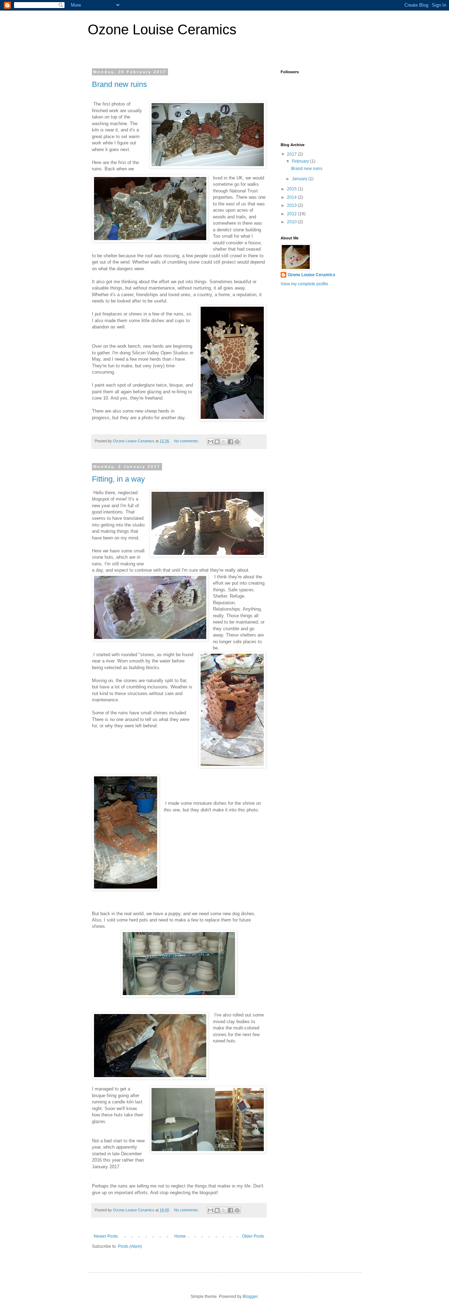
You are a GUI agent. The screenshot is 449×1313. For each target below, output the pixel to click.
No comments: (187, 441)
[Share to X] (223, 441)
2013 (292, 205)
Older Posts (253, 1236)
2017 (292, 154)
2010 (292, 221)
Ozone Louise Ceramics (162, 29)
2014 (292, 197)
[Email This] (210, 441)
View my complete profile (304, 283)
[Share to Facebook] (230, 441)
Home (180, 1236)
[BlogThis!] (217, 441)
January (300, 178)
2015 (292, 188)
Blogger (250, 1296)
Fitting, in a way (118, 479)
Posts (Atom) (130, 1246)
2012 (292, 213)
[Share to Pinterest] (237, 441)
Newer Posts (106, 1236)
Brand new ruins (119, 84)
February (301, 161)
